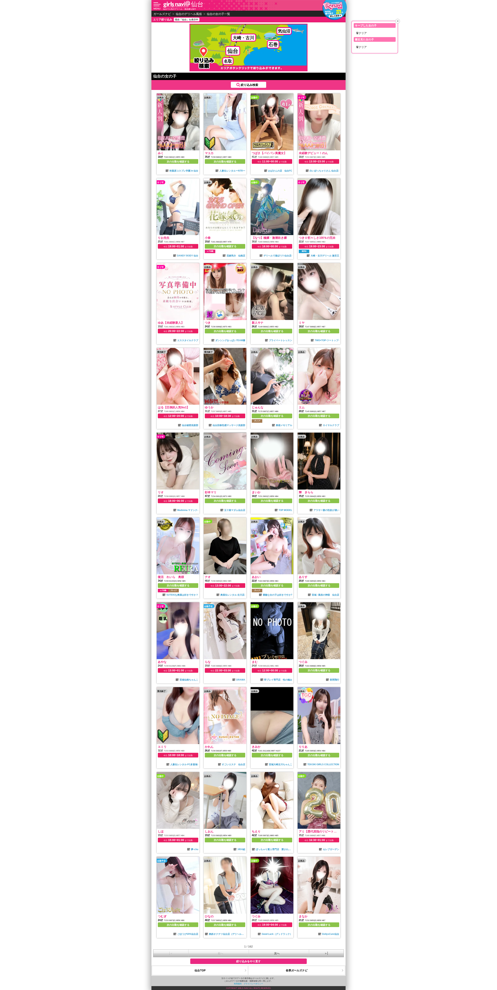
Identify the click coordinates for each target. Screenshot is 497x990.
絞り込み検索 (249, 85)
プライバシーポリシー (253, 983)
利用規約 (238, 983)
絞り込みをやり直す (248, 961)
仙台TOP (200, 970)
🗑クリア (361, 33)
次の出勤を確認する (178, 161)
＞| (326, 953)
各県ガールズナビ (297, 970)
